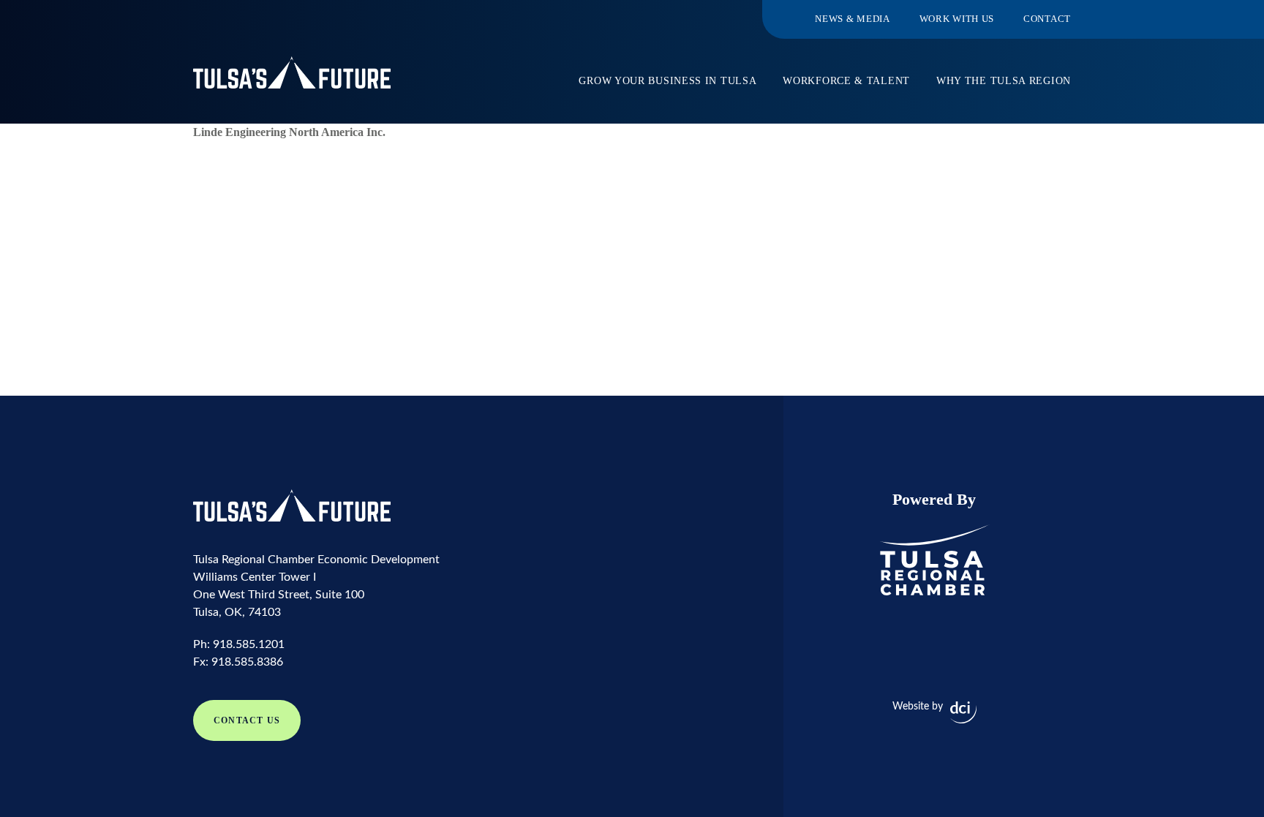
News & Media (852, 18)
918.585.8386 (247, 662)
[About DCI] (963, 712)
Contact (1047, 18)
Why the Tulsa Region (1003, 80)
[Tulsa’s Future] (292, 72)
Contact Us (247, 720)
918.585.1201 (249, 644)
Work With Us (956, 18)
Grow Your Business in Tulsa (667, 80)
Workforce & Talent (846, 80)
